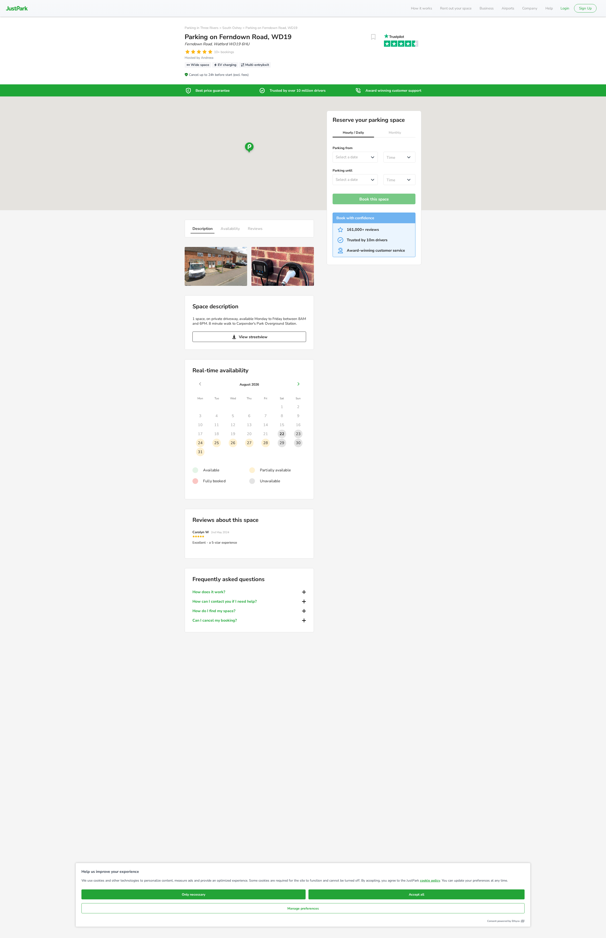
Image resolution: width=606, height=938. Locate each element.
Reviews (255, 228)
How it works (421, 8)
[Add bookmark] (373, 37)
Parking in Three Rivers (201, 28)
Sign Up (585, 8)
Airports (508, 8)
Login (565, 8)
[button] (353, 133)
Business (487, 8)
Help (549, 8)
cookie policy (430, 880)
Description (202, 228)
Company (529, 8)
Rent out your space (456, 8)
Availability (230, 228)
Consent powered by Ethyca (503, 921)
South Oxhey (232, 28)
